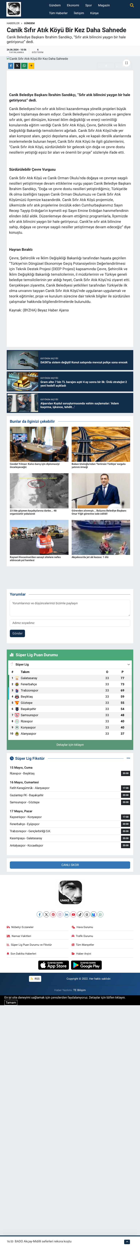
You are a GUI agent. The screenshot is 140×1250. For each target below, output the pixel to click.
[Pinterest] (53, 914)
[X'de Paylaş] (17, 66)
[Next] (94, 914)
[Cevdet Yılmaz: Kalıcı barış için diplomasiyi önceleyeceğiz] (39, 444)
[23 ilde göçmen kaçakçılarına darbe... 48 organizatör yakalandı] (39, 490)
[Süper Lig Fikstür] (128, 758)
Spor (88, 5)
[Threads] (87, 914)
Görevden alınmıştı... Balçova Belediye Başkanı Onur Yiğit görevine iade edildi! (99, 512)
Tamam (11, 1002)
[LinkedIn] (67, 914)
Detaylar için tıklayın (70, 744)
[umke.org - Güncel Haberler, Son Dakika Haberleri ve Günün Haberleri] (13, 9)
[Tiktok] (80, 914)
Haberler (13, 23)
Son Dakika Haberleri (23, 953)
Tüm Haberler (58, 13)
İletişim (79, 13)
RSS (37, 978)
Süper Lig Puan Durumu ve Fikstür (31, 944)
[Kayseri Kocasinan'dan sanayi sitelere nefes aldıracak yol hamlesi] (39, 537)
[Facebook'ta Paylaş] (10, 66)
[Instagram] (60, 914)
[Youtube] (73, 914)
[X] (46, 914)
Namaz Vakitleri (21, 936)
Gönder (17, 633)
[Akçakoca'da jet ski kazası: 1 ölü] (101, 537)
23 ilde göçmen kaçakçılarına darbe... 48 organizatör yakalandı (33, 512)
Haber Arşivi (83, 953)
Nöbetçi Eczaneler (22, 927)
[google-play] (86, 965)
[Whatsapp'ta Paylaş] (24, 66)
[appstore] (54, 965)
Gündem (55, 5)
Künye (94, 13)
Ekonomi (73, 5)
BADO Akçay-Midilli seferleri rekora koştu (43, 1241)
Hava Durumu (85, 927)
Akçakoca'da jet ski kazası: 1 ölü (90, 557)
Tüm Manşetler (85, 944)
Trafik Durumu (84, 936)
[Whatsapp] (100, 914)
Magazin (104, 5)
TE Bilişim (79, 990)
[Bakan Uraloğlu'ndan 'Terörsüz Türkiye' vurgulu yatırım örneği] (101, 444)
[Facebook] (40, 914)
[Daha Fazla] (31, 66)
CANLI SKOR (70, 865)
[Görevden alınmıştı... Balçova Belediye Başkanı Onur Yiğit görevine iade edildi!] (101, 490)
